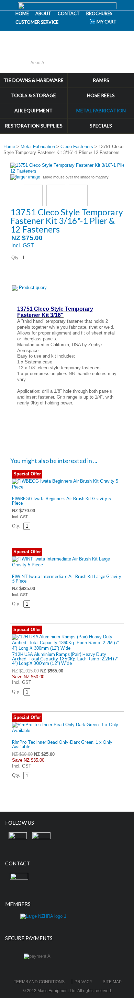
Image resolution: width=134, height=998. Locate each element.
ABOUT (43, 13)
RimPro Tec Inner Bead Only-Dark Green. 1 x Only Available (62, 744)
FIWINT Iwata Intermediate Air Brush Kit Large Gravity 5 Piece (66, 579)
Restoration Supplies (34, 125)
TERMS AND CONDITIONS (39, 981)
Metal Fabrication (101, 110)
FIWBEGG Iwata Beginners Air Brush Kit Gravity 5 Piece (61, 501)
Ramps (101, 80)
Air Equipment (33, 110)
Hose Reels (101, 95)
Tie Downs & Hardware (33, 80)
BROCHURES (99, 13)
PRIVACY (83, 981)
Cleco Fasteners (76, 146)
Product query (33, 287)
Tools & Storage (33, 95)
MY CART (106, 21)
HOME (22, 13)
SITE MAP (112, 981)
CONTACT (69, 13)
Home (9, 146)
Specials (101, 125)
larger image (28, 176)
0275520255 (74, 40)
